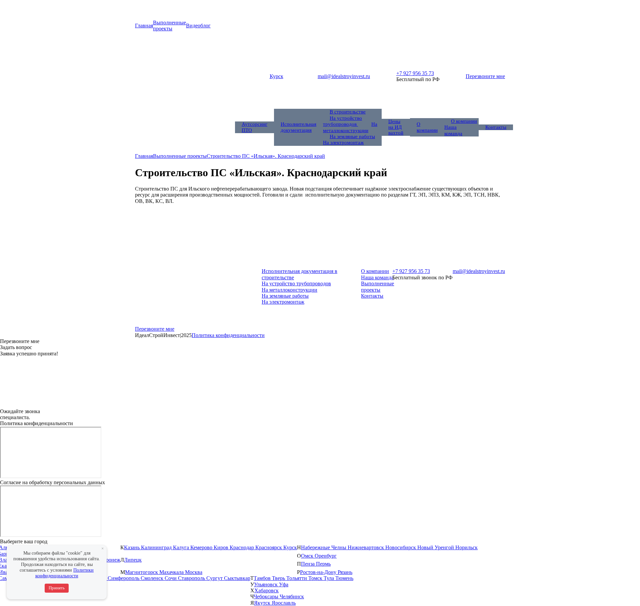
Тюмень (344, 578)
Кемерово (202, 547)
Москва (193, 572)
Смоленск (153, 578)
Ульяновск (266, 584)
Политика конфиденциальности (228, 335)
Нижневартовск (366, 547)
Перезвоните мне (485, 76)
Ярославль (284, 603)
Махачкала (172, 572)
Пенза (308, 564)
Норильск (466, 547)
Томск (316, 578)
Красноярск (269, 547)
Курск (290, 547)
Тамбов (263, 578)
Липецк (133, 560)
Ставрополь (192, 578)
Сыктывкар (237, 578)
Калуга (181, 547)
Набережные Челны (324, 547)
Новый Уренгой (436, 547)
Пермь (323, 564)
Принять (57, 587)
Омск (308, 556)
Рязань (345, 572)
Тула (329, 578)
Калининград (157, 547)
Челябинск (292, 596)
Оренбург (326, 556)
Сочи (171, 578)
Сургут (215, 578)
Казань (132, 547)
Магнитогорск (142, 572)
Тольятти (297, 578)
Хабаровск (266, 590)
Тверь (279, 578)
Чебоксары (267, 596)
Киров (222, 547)
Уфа (283, 584)
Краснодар (242, 547)
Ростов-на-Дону (319, 572)
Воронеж (110, 560)
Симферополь (124, 578)
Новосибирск (401, 547)
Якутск (263, 603)
